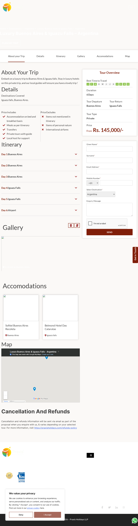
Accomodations (105, 56)
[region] (35, 505)
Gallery (81, 56)
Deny (21, 515)
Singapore (40, 453)
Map (127, 56)
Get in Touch (135, 253)
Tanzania (40, 464)
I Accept (47, 515)
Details (40, 56)
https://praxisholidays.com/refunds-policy (55, 427)
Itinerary (60, 56)
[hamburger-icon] (132, 7)
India (38, 459)
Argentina (29, 28)
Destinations (15, 28)
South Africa (41, 475)
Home (3, 28)
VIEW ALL (41, 486)
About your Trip (16, 56)
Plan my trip (10, 43)
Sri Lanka (40, 470)
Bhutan (39, 480)
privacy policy (33, 508)
